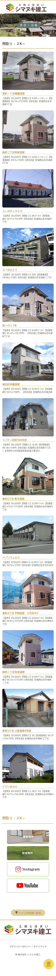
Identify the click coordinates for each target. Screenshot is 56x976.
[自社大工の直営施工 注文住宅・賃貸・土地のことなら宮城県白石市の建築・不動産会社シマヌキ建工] (26, 7)
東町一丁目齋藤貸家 (13, 93)
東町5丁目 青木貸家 (13, 498)
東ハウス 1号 (9, 325)
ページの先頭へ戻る (30, 912)
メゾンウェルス (11, 557)
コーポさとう (9, 269)
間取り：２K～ (13, 818)
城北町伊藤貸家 (11, 384)
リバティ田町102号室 (14, 439)
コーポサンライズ (12, 211)
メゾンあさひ (9, 786)
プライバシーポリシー (20, 946)
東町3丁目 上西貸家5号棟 (16, 730)
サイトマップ (40, 946)
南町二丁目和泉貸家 (13, 152)
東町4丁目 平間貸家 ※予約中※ (20, 613)
